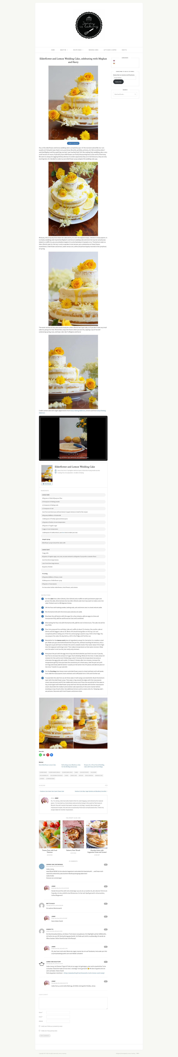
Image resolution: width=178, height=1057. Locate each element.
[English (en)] (114, 60)
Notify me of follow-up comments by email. (51, 1026)
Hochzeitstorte (84, 772)
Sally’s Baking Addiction (77, 411)
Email (40, 1017)
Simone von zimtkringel (54, 864)
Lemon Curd (73, 775)
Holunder (93, 772)
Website (41, 1021)
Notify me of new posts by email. (49, 1031)
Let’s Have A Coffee (110, 50)
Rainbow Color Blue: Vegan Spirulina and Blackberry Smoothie (91, 791)
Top (137, 1053)
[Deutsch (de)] (114, 63)
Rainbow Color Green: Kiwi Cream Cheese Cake (52, 791)
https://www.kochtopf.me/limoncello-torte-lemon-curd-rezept (84, 973)
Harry (76, 772)
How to (124, 50)
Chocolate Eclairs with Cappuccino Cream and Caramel (96, 851)
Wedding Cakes (93, 50)
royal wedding (89, 775)
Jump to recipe (73, 143)
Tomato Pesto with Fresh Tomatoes (49, 851)
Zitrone (42, 778)
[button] (69, 454)
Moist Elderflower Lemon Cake (47, 765)
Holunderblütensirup (56, 775)
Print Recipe (47, 484)
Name (41, 1012)
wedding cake (98, 775)
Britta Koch (50, 903)
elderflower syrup (67, 772)
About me (63, 50)
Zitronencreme (50, 778)
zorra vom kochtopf (53, 962)
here (63, 532)
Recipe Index (77, 50)
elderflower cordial (54, 772)
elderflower (43, 772)
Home (53, 50)
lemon (66, 775)
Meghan (81, 775)
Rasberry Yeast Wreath (73, 850)
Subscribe (118, 82)
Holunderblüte (44, 775)
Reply (106, 864)
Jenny (56, 798)
